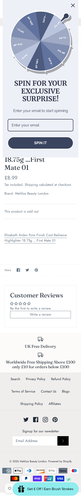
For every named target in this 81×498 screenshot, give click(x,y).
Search (15, 379)
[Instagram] (45, 419)
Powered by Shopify (60, 461)
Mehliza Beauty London (32, 193)
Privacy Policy (35, 379)
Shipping (31, 184)
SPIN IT (40, 143)
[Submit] (63, 441)
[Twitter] (26, 419)
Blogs (66, 391)
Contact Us (48, 391)
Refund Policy (61, 379)
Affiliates (55, 403)
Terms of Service (23, 391)
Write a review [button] (40, 314)
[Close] (73, 5)
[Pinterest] (55, 419)
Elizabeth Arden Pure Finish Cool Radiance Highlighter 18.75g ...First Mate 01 (35, 238)
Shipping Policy (31, 403)
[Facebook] (35, 419)
